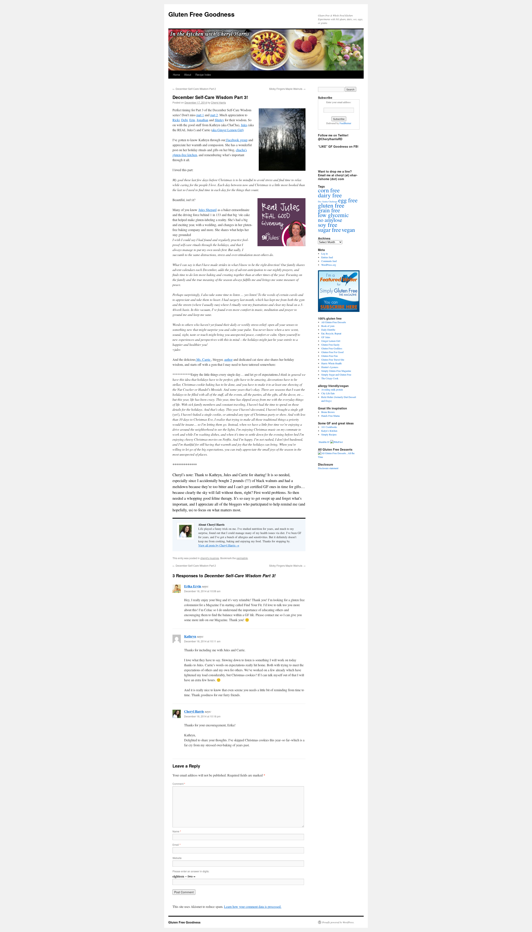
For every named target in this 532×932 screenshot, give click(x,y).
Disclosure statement (328, 468)
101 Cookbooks (329, 427)
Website (177, 858)
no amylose (330, 219)
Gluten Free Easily (330, 344)
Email (176, 844)
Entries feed (327, 257)
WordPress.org (328, 264)
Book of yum (327, 326)
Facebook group (236, 140)
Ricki (176, 120)
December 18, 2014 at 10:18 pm (202, 716)
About (187, 75)
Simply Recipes (329, 434)
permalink (242, 558)
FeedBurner (345, 123)
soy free (327, 224)
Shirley (219, 120)
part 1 (200, 115)
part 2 (214, 115)
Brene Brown (328, 412)
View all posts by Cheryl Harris (218, 545)
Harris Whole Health (331, 363)
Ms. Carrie (203, 359)
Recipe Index (203, 75)
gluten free (331, 205)
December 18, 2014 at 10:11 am (202, 641)
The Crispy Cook (329, 378)
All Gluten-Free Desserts (333, 322)
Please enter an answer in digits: (190, 871)
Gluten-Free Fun (329, 355)
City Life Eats (328, 393)
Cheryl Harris (218, 102)
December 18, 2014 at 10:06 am (202, 591)
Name (176, 831)
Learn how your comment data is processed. (252, 906)
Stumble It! (324, 442)
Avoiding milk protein (332, 389)
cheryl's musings (209, 558)
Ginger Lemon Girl (330, 340)
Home (176, 75)
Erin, (192, 120)
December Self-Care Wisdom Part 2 (194, 88)
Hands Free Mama (330, 415)
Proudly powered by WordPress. (338, 922)
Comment (178, 783)
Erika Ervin (192, 586)
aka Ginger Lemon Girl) (228, 130)
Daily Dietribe (328, 329)
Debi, (184, 120)
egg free (348, 200)
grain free (329, 210)
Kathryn (190, 636)
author (228, 359)
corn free (329, 190)
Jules (244, 125)
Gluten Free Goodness (201, 14)
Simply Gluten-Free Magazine (336, 370)
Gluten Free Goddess (331, 348)
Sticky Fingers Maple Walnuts (287, 88)
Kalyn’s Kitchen (329, 430)
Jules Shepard (207, 210)
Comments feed (329, 261)
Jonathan (202, 120)
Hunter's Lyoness (329, 367)
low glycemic (333, 215)
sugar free (329, 230)
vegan (348, 230)
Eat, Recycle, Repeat (331, 333)
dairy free (330, 195)
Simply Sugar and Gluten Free (336, 374)
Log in (324, 253)
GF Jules (325, 337)
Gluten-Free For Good (332, 352)
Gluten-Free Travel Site (332, 359)
